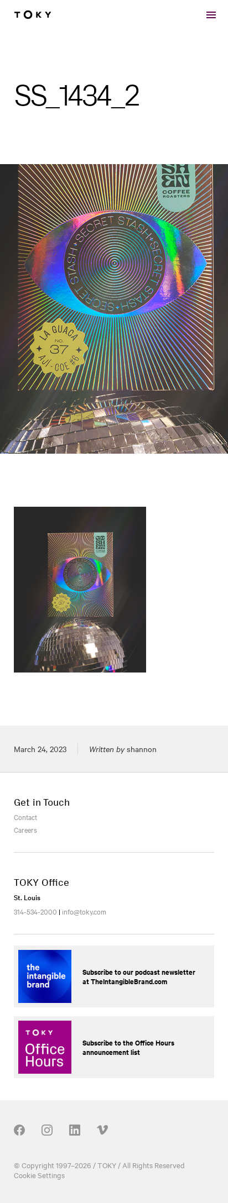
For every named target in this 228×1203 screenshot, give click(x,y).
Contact (25, 817)
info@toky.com (84, 911)
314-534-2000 (35, 911)
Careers (25, 829)
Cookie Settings (39, 1175)
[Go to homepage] (32, 15)
